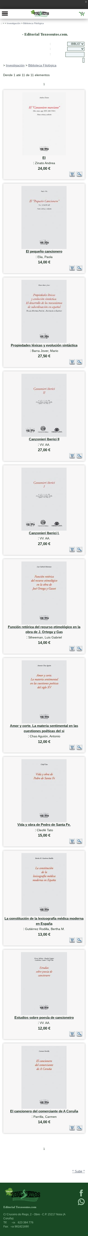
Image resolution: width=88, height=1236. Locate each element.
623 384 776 (22, 1222)
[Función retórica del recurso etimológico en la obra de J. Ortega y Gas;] (44, 623)
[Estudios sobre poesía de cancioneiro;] (44, 1014)
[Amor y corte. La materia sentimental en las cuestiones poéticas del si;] (44, 722)
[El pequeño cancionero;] (44, 248)
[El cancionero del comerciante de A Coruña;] (44, 1107)
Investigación (14, 23)
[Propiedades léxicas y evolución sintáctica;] (44, 342)
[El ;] (44, 154)
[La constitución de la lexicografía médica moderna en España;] (44, 915)
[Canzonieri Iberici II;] (44, 435)
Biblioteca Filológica (33, 23)
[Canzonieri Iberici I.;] (44, 529)
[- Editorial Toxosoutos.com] (40, 13)
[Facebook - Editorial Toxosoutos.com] (81, 1196)
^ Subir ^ (78, 1171)
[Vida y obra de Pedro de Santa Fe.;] (44, 821)
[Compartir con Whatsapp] (81, 1205)
